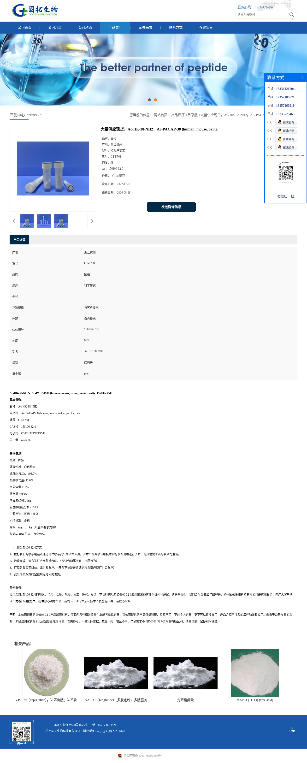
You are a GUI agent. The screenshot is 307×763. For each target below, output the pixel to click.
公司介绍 (55, 27)
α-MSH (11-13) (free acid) (255, 700)
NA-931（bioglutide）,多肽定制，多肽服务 (116, 700)
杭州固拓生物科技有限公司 (63, 731)
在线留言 (206, 27)
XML (122, 731)
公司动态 (85, 27)
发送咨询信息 (171, 207)
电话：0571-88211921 (102, 725)
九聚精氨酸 (185, 700)
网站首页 (160, 115)
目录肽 (193, 115)
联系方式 (176, 27)
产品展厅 (115, 27)
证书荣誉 (145, 27)
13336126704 (263, 7)
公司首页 (24, 27)
